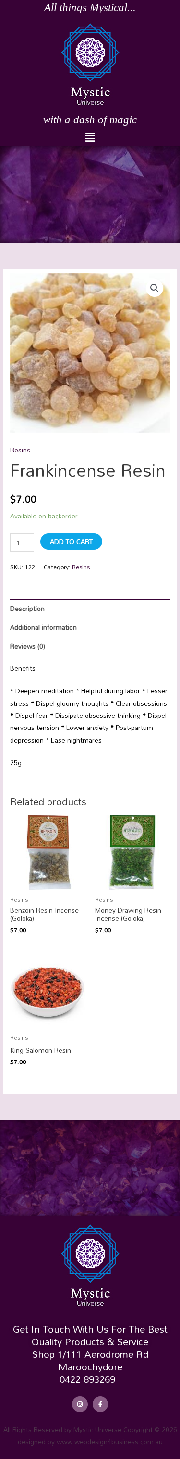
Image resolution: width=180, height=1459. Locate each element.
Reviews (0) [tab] (27, 645)
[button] (90, 137)
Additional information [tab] (43, 627)
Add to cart (71, 541)
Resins (20, 449)
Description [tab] (27, 608)
